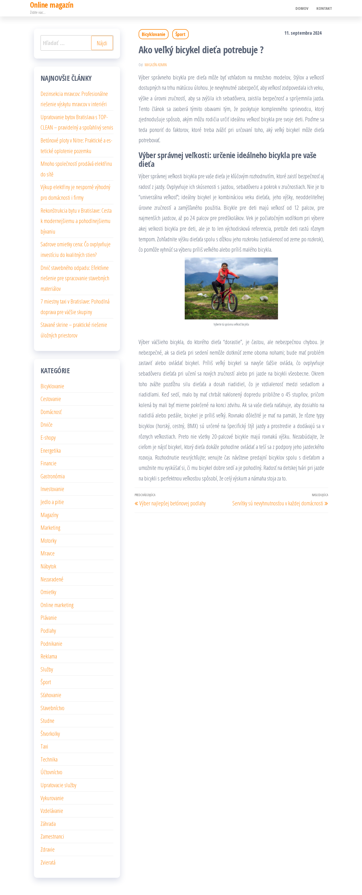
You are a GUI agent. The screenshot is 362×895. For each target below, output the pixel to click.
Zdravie (48, 849)
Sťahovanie (51, 695)
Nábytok (48, 566)
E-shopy (48, 437)
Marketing (50, 527)
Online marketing (57, 605)
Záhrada (48, 823)
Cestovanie (51, 399)
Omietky (48, 592)
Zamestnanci (52, 836)
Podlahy (48, 630)
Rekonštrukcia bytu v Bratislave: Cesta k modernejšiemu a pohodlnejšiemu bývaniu (76, 220)
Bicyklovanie (153, 34)
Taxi (44, 746)
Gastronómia (53, 476)
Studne (47, 720)
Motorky (48, 540)
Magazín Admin (156, 64)
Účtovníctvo (51, 772)
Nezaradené (52, 579)
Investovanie (52, 489)
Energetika (51, 450)
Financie (48, 463)
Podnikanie (51, 643)
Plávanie (49, 617)
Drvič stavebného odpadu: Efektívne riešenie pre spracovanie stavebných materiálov (75, 278)
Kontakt (324, 8)
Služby (47, 669)
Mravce (48, 553)
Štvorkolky (50, 733)
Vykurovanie (52, 798)
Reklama (49, 656)
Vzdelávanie (52, 810)
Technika (49, 759)
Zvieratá (48, 862)
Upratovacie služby (58, 785)
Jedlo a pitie (52, 502)
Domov (301, 8)
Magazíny (49, 515)
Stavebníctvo (52, 708)
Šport (180, 34)
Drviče (46, 424)
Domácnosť (51, 412)
